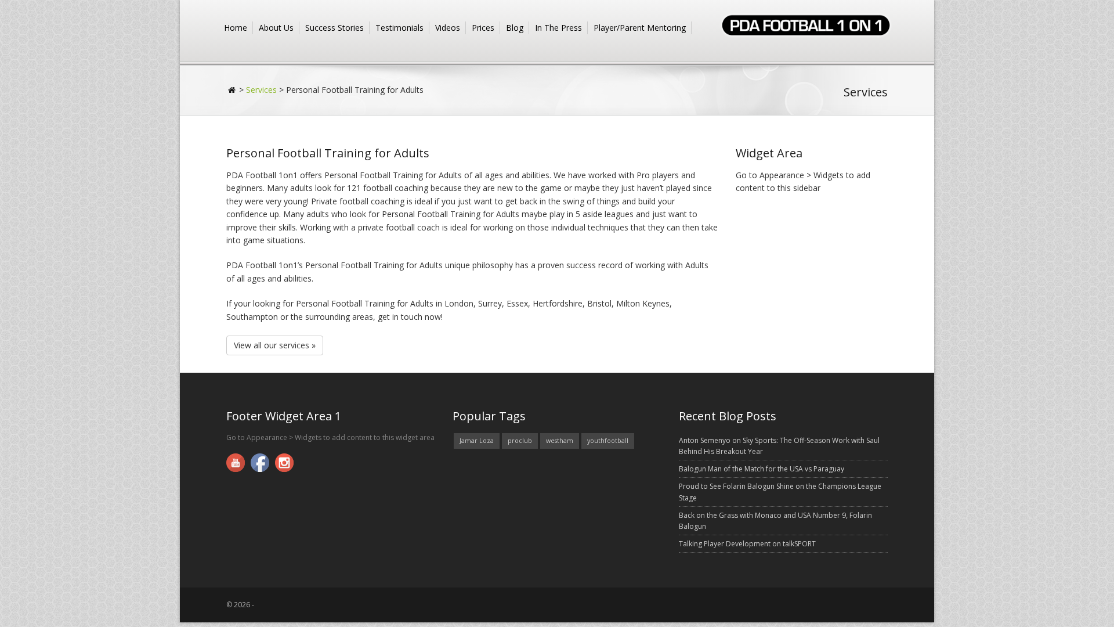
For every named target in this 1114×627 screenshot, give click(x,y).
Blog (514, 27)
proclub (520, 441)
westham (559, 441)
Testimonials (399, 27)
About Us (276, 27)
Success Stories (334, 27)
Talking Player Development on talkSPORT (747, 544)
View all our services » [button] (275, 345)
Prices (483, 27)
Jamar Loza (477, 441)
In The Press (558, 27)
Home (235, 27)
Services (261, 89)
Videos (447, 27)
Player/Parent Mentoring (640, 27)
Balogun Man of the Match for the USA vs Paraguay (761, 469)
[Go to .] (232, 89)
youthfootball (607, 441)
